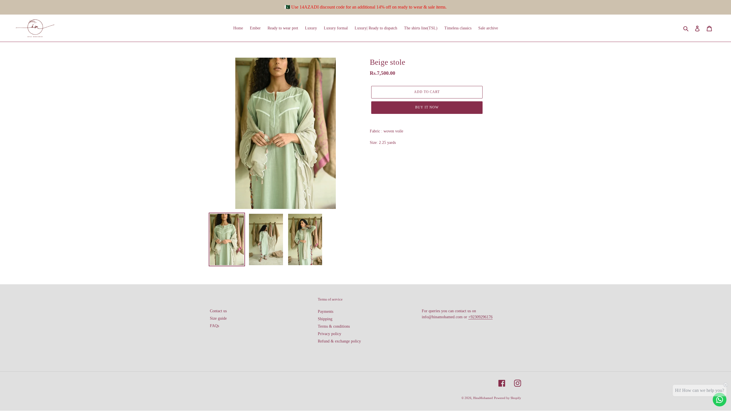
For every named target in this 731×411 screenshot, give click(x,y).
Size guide (218, 318)
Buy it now (427, 107)
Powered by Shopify (507, 398)
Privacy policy (329, 334)
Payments (325, 311)
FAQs (214, 326)
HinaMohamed (483, 398)
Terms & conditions (334, 326)
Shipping (325, 319)
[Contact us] (719, 399)
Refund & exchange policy (339, 341)
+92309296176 (480, 317)
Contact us (218, 311)
